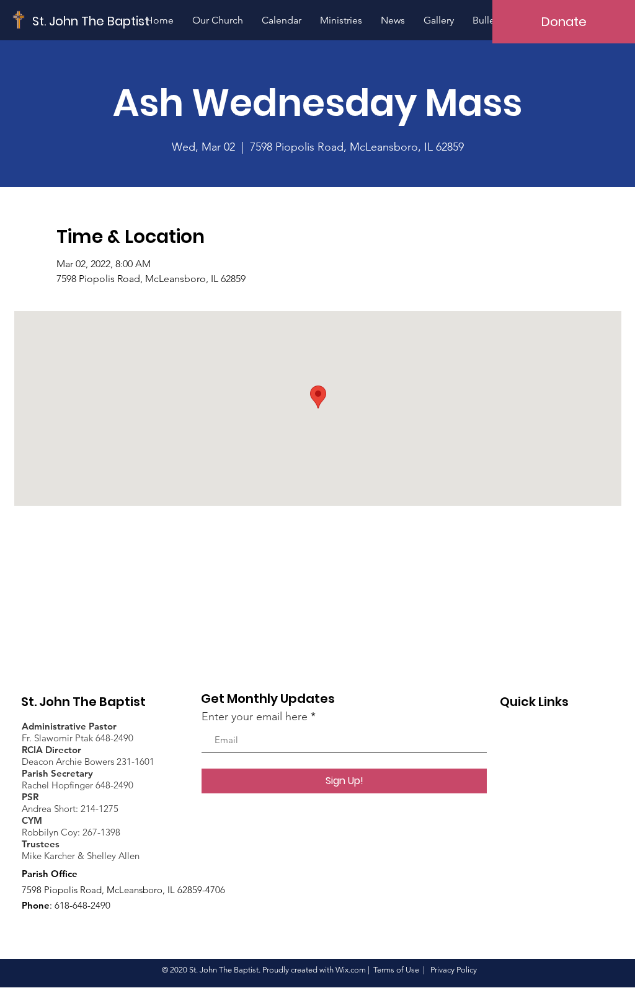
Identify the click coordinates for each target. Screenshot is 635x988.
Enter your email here (255, 716)
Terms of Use (396, 969)
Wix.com (350, 969)
